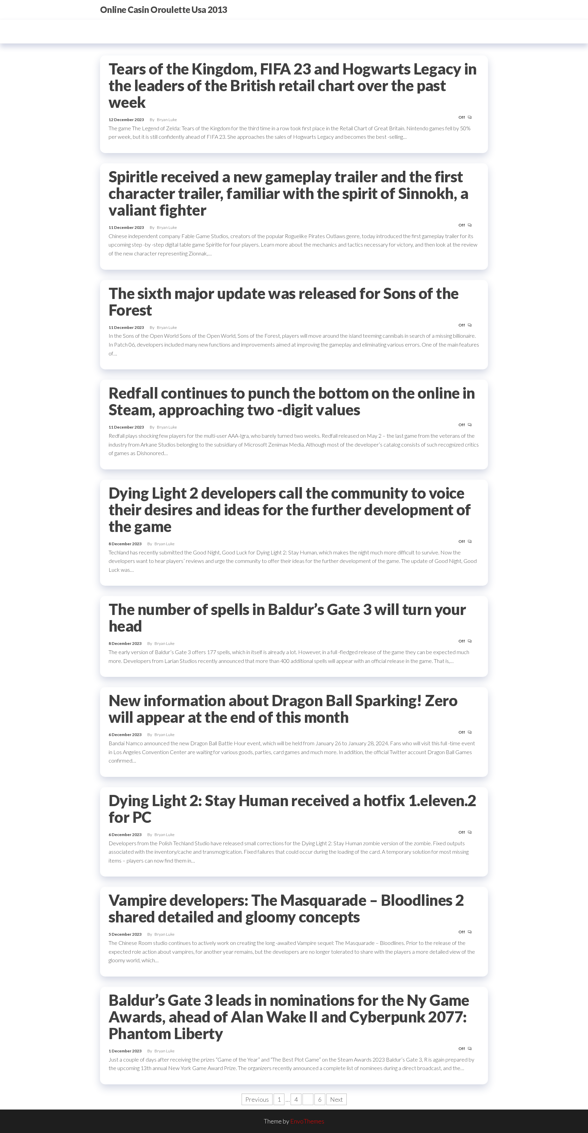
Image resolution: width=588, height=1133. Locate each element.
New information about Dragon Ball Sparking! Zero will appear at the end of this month (283, 708)
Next (336, 1099)
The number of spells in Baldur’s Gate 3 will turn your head (287, 617)
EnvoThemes (307, 1121)
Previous (257, 1099)
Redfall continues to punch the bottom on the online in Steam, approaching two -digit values (292, 401)
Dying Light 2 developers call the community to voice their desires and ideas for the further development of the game (290, 509)
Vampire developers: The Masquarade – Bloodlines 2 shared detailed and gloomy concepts (286, 908)
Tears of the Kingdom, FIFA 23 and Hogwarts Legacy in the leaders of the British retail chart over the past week (293, 85)
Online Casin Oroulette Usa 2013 (163, 9)
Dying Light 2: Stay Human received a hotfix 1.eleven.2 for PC (292, 808)
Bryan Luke (167, 119)
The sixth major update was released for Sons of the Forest (283, 301)
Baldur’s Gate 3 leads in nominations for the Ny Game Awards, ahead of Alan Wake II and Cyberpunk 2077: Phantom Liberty (289, 1017)
